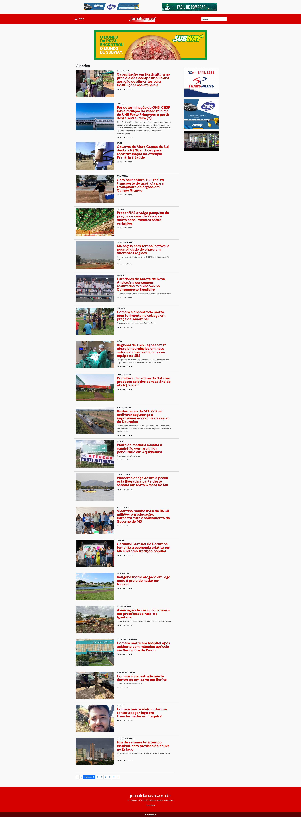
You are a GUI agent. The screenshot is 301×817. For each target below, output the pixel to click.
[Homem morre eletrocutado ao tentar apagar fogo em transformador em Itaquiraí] (95, 718)
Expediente (150, 805)
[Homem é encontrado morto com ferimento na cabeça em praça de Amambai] (95, 321)
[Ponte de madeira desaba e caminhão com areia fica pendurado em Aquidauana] (95, 454)
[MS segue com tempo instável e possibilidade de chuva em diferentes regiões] (95, 255)
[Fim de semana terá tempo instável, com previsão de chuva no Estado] (95, 751)
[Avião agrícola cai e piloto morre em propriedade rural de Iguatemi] (95, 619)
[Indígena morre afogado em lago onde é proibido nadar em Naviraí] (95, 586)
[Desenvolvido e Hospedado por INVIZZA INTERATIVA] (150, 814)
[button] (76, 19)
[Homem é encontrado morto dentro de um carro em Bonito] (95, 685)
